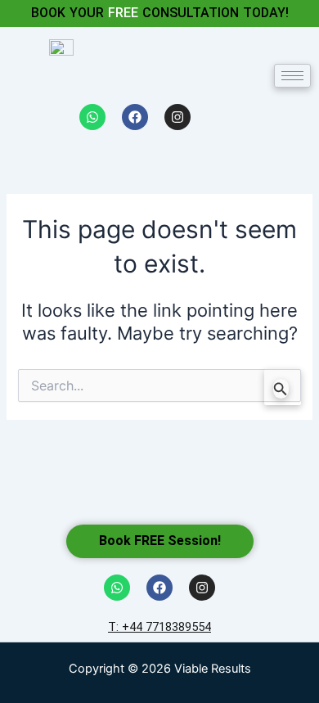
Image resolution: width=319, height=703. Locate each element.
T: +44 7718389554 (159, 627)
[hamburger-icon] (292, 76)
